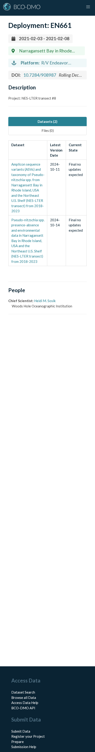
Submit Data (20, 731)
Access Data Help (24, 702)
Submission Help (23, 747)
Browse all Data (23, 697)
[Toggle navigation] (88, 7)
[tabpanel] (47, 203)
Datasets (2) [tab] (47, 121)
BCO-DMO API (23, 708)
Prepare (17, 742)
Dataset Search (23, 692)
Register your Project (28, 736)
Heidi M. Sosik (45, 301)
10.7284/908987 (39, 75)
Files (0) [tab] (48, 130)
